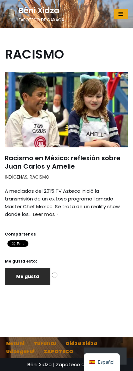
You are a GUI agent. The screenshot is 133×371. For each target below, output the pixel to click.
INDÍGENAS (16, 177)
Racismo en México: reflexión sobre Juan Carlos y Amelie (62, 162)
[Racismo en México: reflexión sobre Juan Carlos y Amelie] (66, 109)
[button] (101, 362)
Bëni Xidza (39, 364)
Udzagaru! (20, 351)
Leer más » (45, 214)
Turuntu (45, 343)
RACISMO (39, 177)
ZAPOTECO (58, 351)
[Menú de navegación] (121, 14)
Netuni (15, 343)
